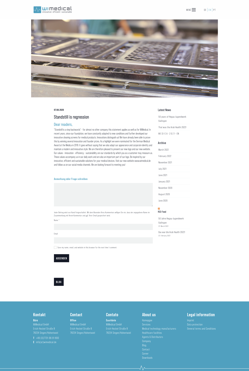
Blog (59, 282)
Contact (146, 349)
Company (146, 341)
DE (205, 9)
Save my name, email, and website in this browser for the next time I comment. (87, 247)
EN (210, 9)
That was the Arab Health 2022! (172, 127)
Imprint (190, 320)
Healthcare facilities (152, 332)
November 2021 (165, 162)
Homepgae (147, 320)
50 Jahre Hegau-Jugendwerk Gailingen (171, 220)
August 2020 (164, 194)
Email (56, 233)
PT (214, 9)
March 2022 (163, 149)
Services (146, 324)
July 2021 (162, 168)
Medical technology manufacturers (159, 328)
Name (56, 220)
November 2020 (165, 187)
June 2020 (163, 200)
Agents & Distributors (152, 336)
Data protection (195, 324)
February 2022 (164, 155)
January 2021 (164, 181)
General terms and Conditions (201, 328)
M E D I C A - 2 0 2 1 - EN (168, 133)
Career (145, 353)
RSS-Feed (162, 211)
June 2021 (162, 175)
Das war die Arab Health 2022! (171, 232)
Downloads (147, 357)
